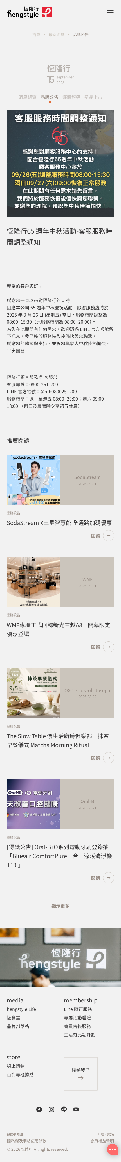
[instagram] (51, 1109)
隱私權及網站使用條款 (26, 1140)
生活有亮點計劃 (79, 1034)
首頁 (36, 34)
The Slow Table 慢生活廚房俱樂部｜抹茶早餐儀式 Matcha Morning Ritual (58, 740)
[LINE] (63, 1109)
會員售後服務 (77, 1026)
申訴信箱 (106, 1134)
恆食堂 (13, 1017)
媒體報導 (71, 97)
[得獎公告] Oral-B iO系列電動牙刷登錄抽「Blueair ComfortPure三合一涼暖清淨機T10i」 (59, 856)
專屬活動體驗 (77, 1017)
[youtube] (76, 1109)
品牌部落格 (18, 1026)
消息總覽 (28, 97)
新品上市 (93, 97)
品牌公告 (50, 97)
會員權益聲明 (102, 1140)
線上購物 (16, 1065)
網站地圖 (15, 1134)
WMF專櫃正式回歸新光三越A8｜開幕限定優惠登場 (58, 629)
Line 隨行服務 (78, 1009)
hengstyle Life (21, 1009)
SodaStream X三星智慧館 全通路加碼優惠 (59, 523)
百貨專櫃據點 (20, 1074)
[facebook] (39, 1109)
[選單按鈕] (110, 12)
